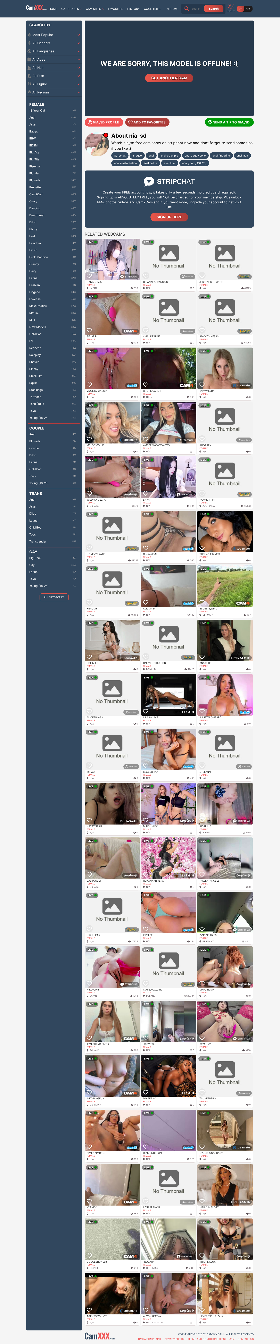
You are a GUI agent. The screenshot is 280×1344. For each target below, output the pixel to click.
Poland (150, 995)
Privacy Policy (174, 1339)
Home (53, 8)
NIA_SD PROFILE (106, 122)
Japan (93, 288)
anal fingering (221, 155)
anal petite (150, 163)
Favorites (115, 8)
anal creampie (169, 155)
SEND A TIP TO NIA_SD (231, 122)
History (133, 8)
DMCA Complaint (149, 1339)
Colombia (152, 1268)
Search (214, 8)
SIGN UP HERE (169, 217)
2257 (231, 1339)
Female (91, 285)
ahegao (137, 155)
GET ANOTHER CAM (169, 78)
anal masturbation (125, 163)
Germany (208, 614)
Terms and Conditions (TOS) (207, 1339)
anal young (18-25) (194, 163)
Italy (93, 342)
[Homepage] (36, 8)
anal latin (242, 155)
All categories (54, 597)
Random (171, 8)
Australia (209, 505)
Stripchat (120, 155)
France (94, 1268)
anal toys (169, 163)
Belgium (151, 669)
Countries (152, 8)
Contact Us (246, 1339)
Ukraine (94, 505)
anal (151, 155)
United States (154, 1322)
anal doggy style (195, 155)
